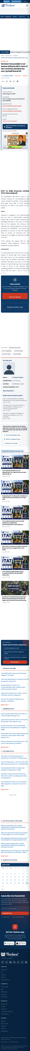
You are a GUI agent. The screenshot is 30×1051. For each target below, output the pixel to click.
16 (27, 877)
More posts (4, 705)
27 (15, 883)
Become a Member (15, 297)
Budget (15, 16)
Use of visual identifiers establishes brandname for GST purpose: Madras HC (15, 399)
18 (7, 880)
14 (19, 877)
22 (23, 880)
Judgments (4, 1009)
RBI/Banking (4, 992)
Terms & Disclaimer (13, 1042)
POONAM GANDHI (8, 76)
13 (15, 877)
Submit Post (17, 1)
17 (3, 880)
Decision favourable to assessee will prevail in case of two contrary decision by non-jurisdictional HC (14, 67)
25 (7, 883)
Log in (14, 131)
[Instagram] (18, 962)
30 (27, 883)
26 (11, 883)
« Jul (2, 889)
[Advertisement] (15, 34)
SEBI (2, 989)
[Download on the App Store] (21, 943)
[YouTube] (10, 962)
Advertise (3, 1026)
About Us (3, 1021)
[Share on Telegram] (17, 81)
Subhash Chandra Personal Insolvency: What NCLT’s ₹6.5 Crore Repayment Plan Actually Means (14, 776)
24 (3, 883)
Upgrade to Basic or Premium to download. (15, 126)
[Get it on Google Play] (9, 943)
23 (27, 880)
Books (7, 1)
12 (11, 877)
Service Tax (22, 16)
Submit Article (4, 1023)
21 (19, 880)
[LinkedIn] (14, 962)
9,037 (17, 387)
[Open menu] (27, 5)
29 (23, 883)
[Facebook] (2, 962)
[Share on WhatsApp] (14, 81)
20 (15, 880)
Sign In (25, 1)
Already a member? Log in (15, 307)
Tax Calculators (5, 1014)
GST (2, 972)
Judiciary (15, 55)
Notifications (4, 1004)
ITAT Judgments (7, 351)
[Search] (28, 16)
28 (19, 883)
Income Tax (8, 16)
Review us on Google (11, 443)
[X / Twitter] (6, 962)
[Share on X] (7, 81)
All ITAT (4, 121)
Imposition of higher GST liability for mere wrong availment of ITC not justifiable (13, 415)
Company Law (4, 987)
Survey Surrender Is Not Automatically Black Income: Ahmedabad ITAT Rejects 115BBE (14, 727)
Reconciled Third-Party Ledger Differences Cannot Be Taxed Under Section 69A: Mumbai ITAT (14, 735)
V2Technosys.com (5, 1039)
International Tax (5, 980)
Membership (4, 1031)
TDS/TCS (3, 977)
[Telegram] (26, 962)
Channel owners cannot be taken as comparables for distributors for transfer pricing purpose (14, 406)
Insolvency (3, 994)
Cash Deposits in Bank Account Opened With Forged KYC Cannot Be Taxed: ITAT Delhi (14, 784)
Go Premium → (15, 662)
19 (11, 880)
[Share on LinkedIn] (10, 81)
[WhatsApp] (22, 962)
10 (3, 877)
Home (2, 16)
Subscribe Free (7, 913)
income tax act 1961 (15, 347)
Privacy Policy (4, 1042)
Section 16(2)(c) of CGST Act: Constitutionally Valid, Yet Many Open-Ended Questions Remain (13, 687)
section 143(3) (6, 354)
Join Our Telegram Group (13, 439)
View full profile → (8, 391)
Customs (3, 975)
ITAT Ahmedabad (12, 121)
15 (23, 877)
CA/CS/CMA (4, 997)
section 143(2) (19, 351)
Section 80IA (17, 354)
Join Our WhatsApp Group (12, 435)
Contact (3, 1028)
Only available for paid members (12, 106)
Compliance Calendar (7, 1011)
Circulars (3, 1006)
